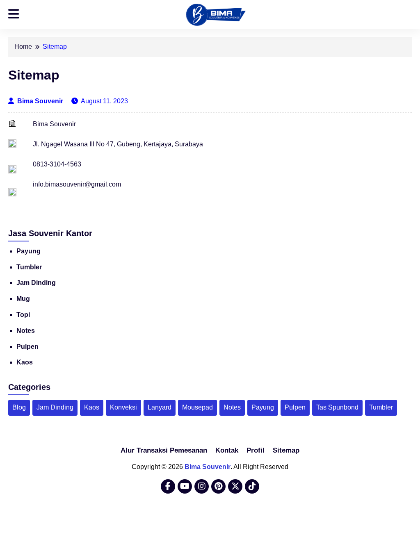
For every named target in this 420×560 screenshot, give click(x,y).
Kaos (24, 362)
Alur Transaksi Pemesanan (164, 450)
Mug (23, 298)
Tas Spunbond (337, 407)
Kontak (226, 450)
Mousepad (197, 407)
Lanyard (159, 407)
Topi (23, 314)
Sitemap (286, 450)
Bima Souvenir (41, 101)
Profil (256, 450)
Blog (19, 407)
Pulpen (27, 346)
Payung (28, 251)
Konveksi (123, 407)
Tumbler (29, 267)
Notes (25, 330)
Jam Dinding (36, 282)
